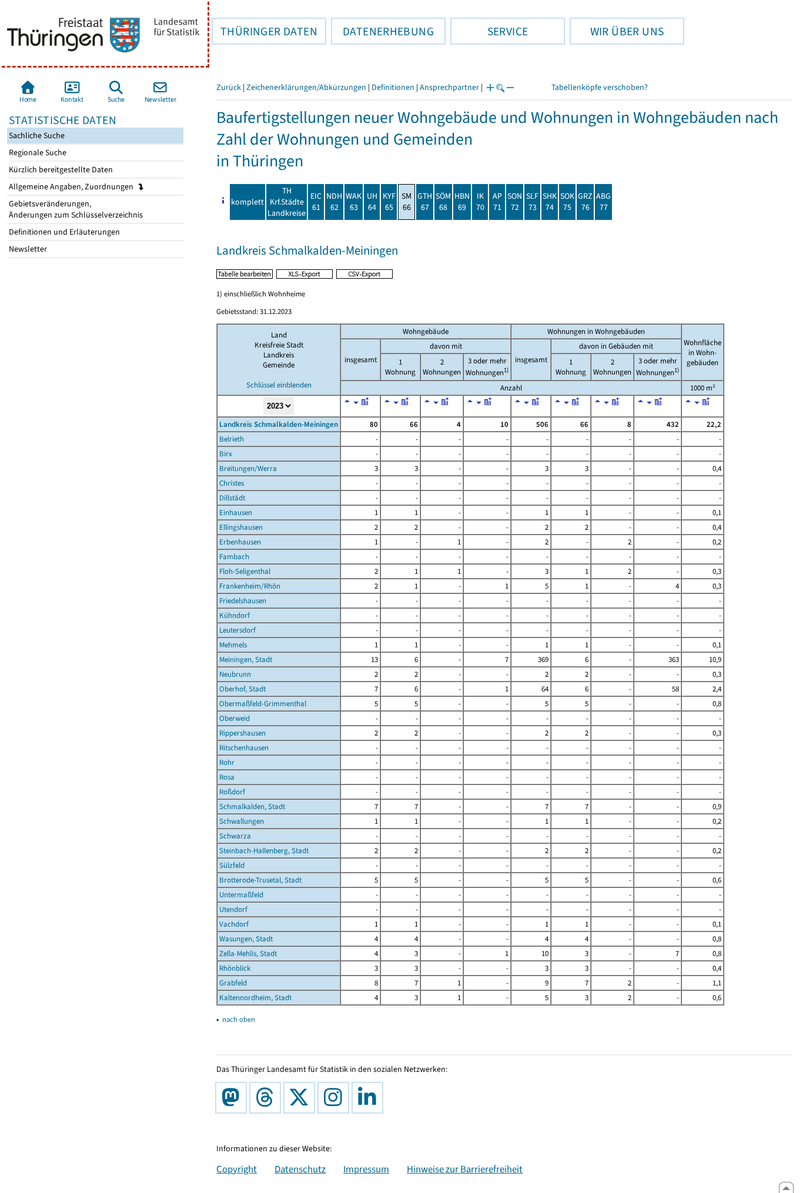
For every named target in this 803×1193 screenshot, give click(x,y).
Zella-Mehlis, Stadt (248, 953)
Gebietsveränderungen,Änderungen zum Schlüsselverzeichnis (75, 209)
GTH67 (424, 202)
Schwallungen (241, 821)
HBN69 (462, 202)
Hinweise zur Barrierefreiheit (465, 1168)
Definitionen (393, 87)
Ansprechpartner (449, 87)
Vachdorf (234, 924)
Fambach (234, 557)
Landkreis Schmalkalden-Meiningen (278, 424)
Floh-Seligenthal (244, 571)
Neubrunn (235, 674)
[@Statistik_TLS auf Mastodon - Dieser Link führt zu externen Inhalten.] (233, 1097)
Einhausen (235, 512)
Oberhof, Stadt (242, 689)
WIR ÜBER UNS (617, 31)
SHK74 (550, 202)
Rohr (227, 762)
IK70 (480, 202)
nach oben (238, 1019)
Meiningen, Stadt (245, 659)
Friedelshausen (242, 601)
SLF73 (532, 202)
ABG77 (603, 202)
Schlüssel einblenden (279, 385)
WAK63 (354, 202)
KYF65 (389, 202)
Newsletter (27, 249)
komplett (247, 202)
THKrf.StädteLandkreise (286, 202)
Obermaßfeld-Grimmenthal (262, 704)
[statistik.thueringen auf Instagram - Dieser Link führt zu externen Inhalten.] (336, 1097)
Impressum (366, 1168)
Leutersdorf (237, 630)
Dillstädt (232, 498)
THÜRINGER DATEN (264, 31)
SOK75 (567, 202)
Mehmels (233, 645)
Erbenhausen (240, 542)
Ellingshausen (241, 527)
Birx (225, 454)
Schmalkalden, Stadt (252, 806)
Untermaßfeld (241, 895)
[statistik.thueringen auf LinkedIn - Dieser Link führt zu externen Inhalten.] (370, 1097)
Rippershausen (242, 733)
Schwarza (235, 836)
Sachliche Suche (36, 135)
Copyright (236, 1168)
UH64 (372, 202)
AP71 (497, 202)
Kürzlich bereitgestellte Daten (60, 169)
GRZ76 (585, 202)
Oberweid (234, 718)
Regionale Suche (36, 152)
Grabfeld (233, 983)
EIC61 (316, 202)
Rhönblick (234, 968)
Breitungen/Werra (248, 468)
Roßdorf (232, 792)
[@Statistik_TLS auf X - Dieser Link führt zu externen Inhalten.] (302, 1097)
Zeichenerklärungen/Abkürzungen (306, 87)
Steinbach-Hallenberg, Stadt (264, 851)
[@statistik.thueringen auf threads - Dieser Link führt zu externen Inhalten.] (267, 1097)
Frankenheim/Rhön (249, 586)
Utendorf (233, 909)
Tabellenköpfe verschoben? (599, 87)
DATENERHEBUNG (382, 31)
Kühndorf (234, 615)
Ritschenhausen (244, 748)
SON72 (514, 202)
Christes (231, 483)
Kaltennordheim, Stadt (255, 997)
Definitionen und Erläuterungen (63, 232)
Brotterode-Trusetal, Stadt (260, 880)
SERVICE (489, 31)
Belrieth (231, 439)
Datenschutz (300, 1168)
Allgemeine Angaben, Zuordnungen (72, 186)
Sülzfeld (232, 865)
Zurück (228, 87)
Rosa (227, 777)
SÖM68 (443, 202)
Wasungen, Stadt (246, 939)
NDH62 (334, 202)
